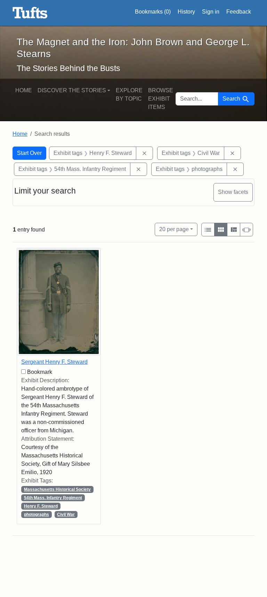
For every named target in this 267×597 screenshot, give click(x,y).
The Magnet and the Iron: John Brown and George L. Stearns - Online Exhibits (30, 12)
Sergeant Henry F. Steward (54, 362)
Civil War (66, 514)
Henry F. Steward (41, 506)
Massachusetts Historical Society (57, 489)
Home (23, 90)
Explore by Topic (129, 94)
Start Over (29, 153)
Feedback (238, 12)
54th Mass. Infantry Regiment (53, 497)
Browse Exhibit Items (160, 98)
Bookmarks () (153, 12)
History (186, 12)
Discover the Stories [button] (72, 90)
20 (174, 229)
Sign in (210, 12)
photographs (36, 514)
